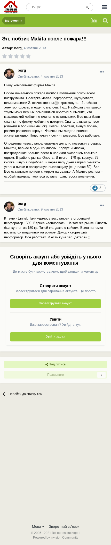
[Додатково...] (102, 72)
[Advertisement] (55, 463)
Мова (37, 526)
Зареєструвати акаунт (55, 303)
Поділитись (57, 364)
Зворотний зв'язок (64, 526)
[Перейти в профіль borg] (9, 74)
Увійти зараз (55, 336)
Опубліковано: (40, 76)
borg (18, 48)
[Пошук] (87, 7)
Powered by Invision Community (55, 537)
